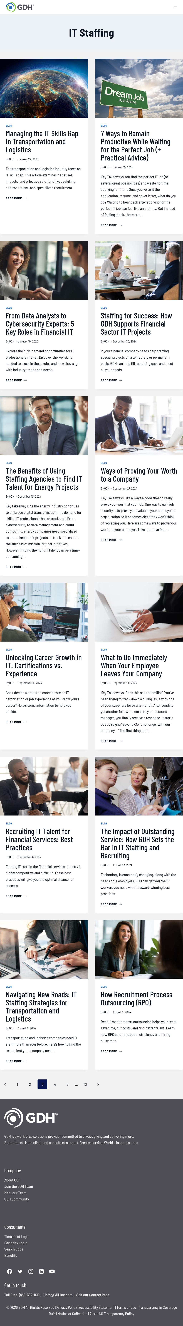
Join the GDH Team (18, 1186)
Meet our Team (15, 1192)
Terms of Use (126, 1307)
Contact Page (99, 1294)
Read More (16, 198)
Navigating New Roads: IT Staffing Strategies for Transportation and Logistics (41, 1006)
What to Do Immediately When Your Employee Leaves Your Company (134, 665)
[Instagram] (31, 1271)
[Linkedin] (41, 1271)
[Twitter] (20, 1271)
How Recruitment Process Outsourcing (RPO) (136, 998)
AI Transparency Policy (117, 1313)
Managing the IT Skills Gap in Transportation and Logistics (42, 141)
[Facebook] (9, 1271)
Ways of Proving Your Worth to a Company (139, 474)
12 (85, 1084)
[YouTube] (52, 1271)
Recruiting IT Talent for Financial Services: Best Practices (39, 839)
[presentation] (44, 88)
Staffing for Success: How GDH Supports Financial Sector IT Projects (136, 323)
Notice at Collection (73, 1313)
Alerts (94, 1313)
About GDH (12, 1180)
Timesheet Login (16, 1236)
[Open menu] (175, 7)
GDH (11, 159)
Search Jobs (13, 1249)
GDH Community (16, 1199)
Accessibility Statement (97, 1307)
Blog (9, 125)
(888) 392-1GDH (30, 1294)
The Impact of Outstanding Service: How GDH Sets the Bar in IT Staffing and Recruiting (138, 843)
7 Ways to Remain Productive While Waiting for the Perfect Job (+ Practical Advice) (135, 145)
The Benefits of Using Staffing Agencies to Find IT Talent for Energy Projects (44, 478)
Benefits (10, 1255)
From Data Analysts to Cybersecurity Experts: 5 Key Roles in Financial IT (40, 323)
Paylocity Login (15, 1242)
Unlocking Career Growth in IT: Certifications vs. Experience (44, 665)
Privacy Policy (66, 1307)
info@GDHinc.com (59, 1294)
